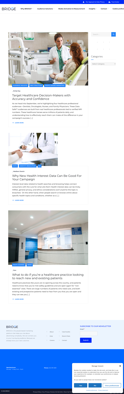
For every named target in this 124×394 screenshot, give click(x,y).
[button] (120, 366)
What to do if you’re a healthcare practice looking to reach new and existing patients (48, 276)
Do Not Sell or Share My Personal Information (69, 392)
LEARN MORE (19, 123)
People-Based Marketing (55, 85)
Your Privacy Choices (48, 392)
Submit (85, 340)
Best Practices (36, 85)
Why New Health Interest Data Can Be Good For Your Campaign (47, 177)
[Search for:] (103, 34)
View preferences (112, 386)
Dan (14, 270)
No (95, 386)
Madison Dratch (19, 171)
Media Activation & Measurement (71, 9)
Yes (80, 386)
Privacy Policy (37, 392)
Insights (92, 9)
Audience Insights (20, 85)
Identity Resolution (28, 166)
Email (82, 329)
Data (15, 166)
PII (39, 166)
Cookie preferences (91, 390)
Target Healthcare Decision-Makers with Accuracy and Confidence (41, 97)
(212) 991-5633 (52, 368)
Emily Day (16, 91)
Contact (104, 9)
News (30, 265)
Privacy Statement (103, 390)
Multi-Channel (19, 265)
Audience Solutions (45, 9)
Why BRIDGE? (26, 9)
